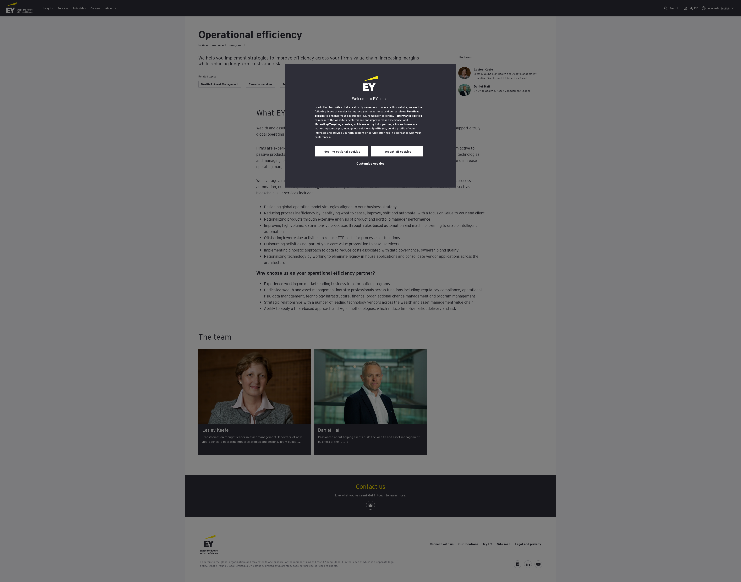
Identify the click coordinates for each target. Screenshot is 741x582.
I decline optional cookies (341, 151)
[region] (370, 126)
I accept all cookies (396, 151)
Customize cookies (370, 163)
